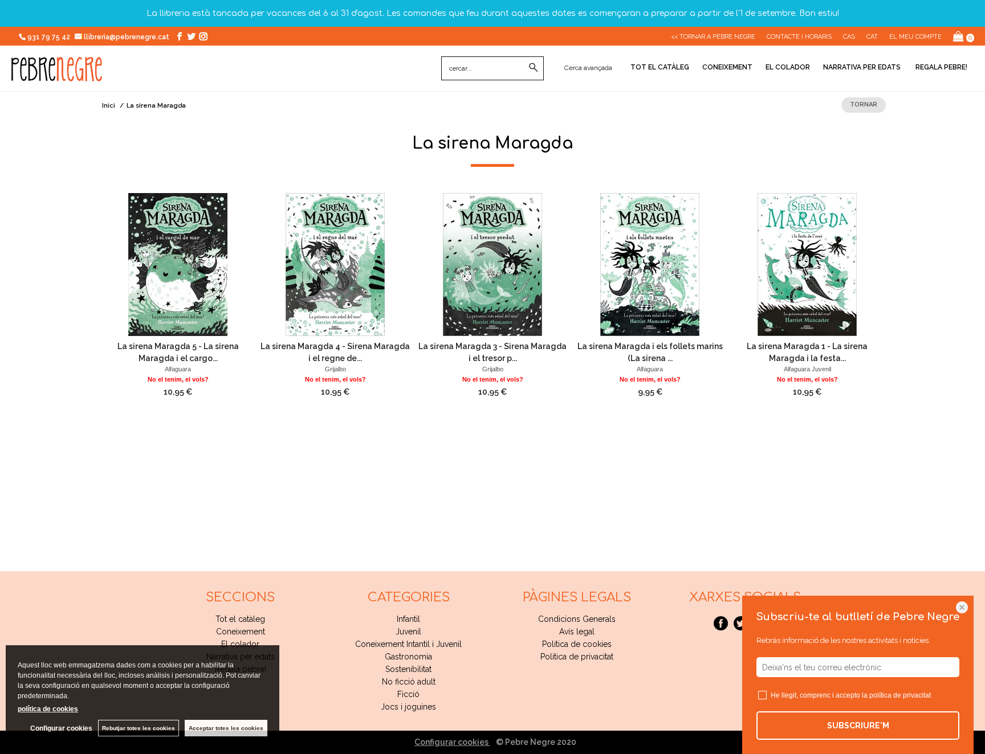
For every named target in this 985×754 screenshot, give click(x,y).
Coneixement (727, 67)
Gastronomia (408, 656)
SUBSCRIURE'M (858, 725)
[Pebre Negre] (56, 75)
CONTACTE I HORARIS (799, 36)
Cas (849, 36)
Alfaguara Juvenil (807, 369)
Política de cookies (577, 644)
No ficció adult (408, 681)
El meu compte (915, 36)
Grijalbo (335, 369)
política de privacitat (900, 695)
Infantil (408, 619)
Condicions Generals (577, 619)
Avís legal (577, 631)
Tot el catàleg (659, 67)
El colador (788, 67)
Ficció (408, 694)
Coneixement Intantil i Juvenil (408, 644)
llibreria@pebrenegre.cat (127, 37)
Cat (872, 36)
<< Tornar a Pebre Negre (713, 36)
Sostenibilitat (408, 669)
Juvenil (408, 631)
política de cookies (48, 709)
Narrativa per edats (862, 67)
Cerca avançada (588, 68)
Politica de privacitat (576, 656)
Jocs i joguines (408, 706)
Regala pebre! (940, 67)
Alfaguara (178, 369)
